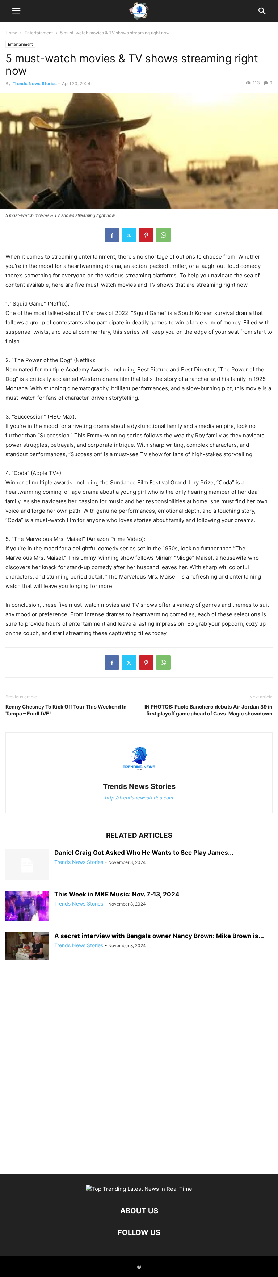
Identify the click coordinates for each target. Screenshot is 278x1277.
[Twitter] (129, 235)
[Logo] (139, 1188)
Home (11, 32)
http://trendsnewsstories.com (139, 798)
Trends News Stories (35, 83)
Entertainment (39, 32)
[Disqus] (139, 1071)
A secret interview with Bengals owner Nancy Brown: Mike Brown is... (159, 936)
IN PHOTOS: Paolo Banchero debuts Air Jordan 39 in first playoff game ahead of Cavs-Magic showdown (208, 710)
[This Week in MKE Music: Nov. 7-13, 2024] (27, 906)
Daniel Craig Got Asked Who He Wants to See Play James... (143, 852)
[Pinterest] (146, 235)
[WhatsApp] (163, 235)
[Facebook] (112, 235)
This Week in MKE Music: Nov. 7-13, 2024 (117, 894)
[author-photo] (139, 776)
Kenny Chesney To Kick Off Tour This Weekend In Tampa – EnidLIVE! (66, 710)
